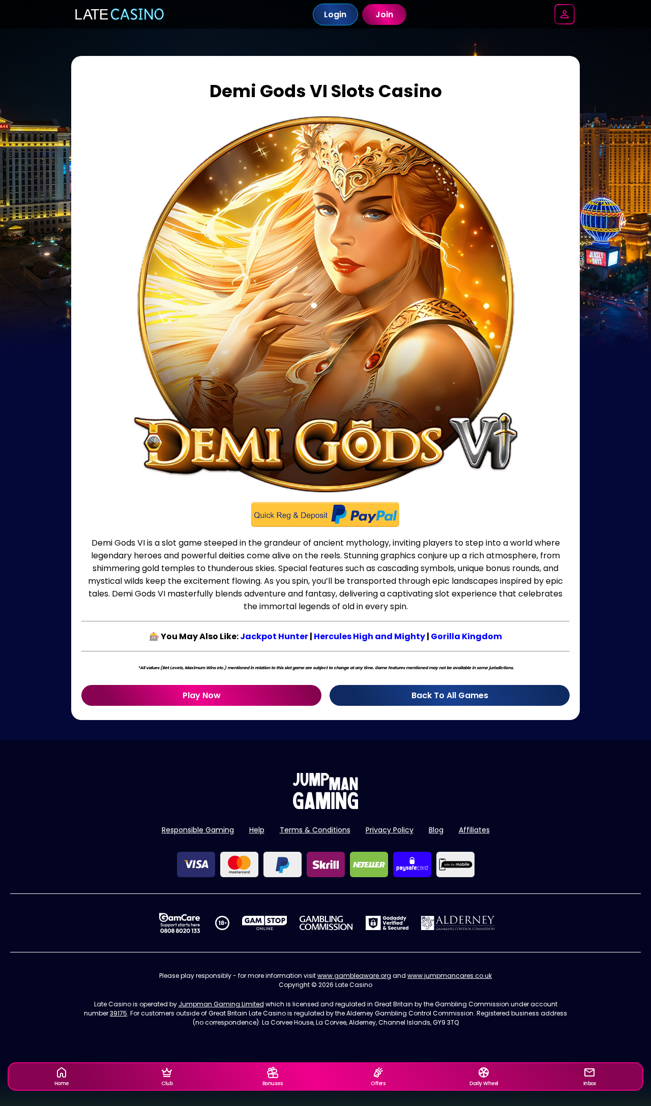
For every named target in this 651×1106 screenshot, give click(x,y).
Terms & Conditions (315, 830)
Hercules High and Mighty (369, 636)
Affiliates (474, 830)
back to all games (449, 695)
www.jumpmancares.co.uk (449, 975)
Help (256, 830)
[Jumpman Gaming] (325, 806)
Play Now (202, 695)
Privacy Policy (389, 830)
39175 (118, 1013)
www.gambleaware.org (354, 975)
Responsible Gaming (198, 830)
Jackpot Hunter (274, 636)
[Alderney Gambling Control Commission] (458, 923)
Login (335, 14)
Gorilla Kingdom (466, 636)
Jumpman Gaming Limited (221, 1004)
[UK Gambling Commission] (326, 923)
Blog (436, 830)
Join (384, 14)
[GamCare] (179, 923)
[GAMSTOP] (264, 923)
